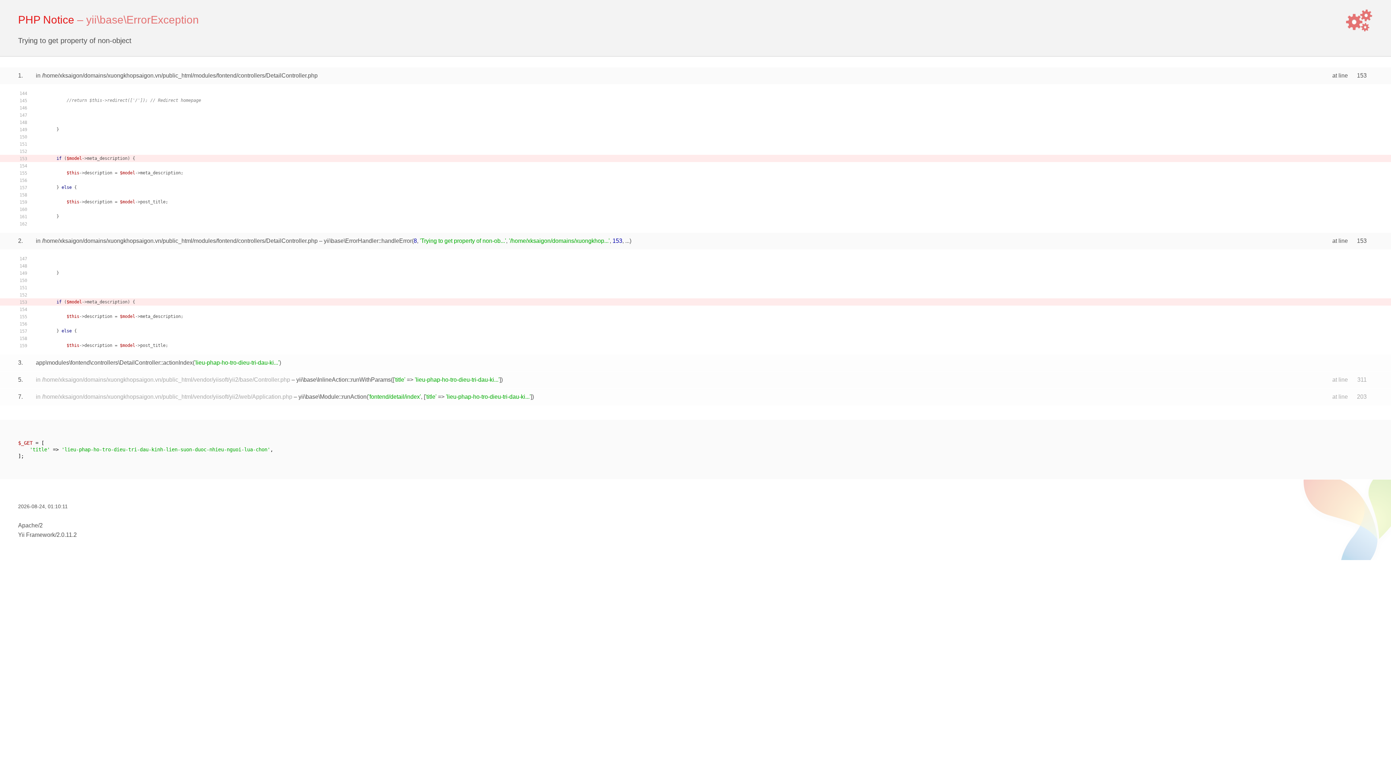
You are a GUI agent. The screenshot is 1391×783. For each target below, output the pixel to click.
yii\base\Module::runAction (332, 397)
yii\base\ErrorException (142, 20)
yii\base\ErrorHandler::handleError (368, 241)
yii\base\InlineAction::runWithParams (343, 380)
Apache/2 (30, 525)
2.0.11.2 (67, 535)
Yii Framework (36, 535)
